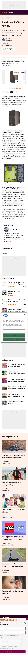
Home (3, 18)
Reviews (5, 253)
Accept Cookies (14, 339)
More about (7, 241)
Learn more (5, 65)
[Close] (24, 314)
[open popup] (23, 81)
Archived (9, 18)
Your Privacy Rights (14, 331)
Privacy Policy (15, 648)
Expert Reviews (7, 12)
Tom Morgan (9, 40)
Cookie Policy (9, 327)
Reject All (14, 335)
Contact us (5, 617)
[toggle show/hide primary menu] (25, 12)
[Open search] (21, 12)
